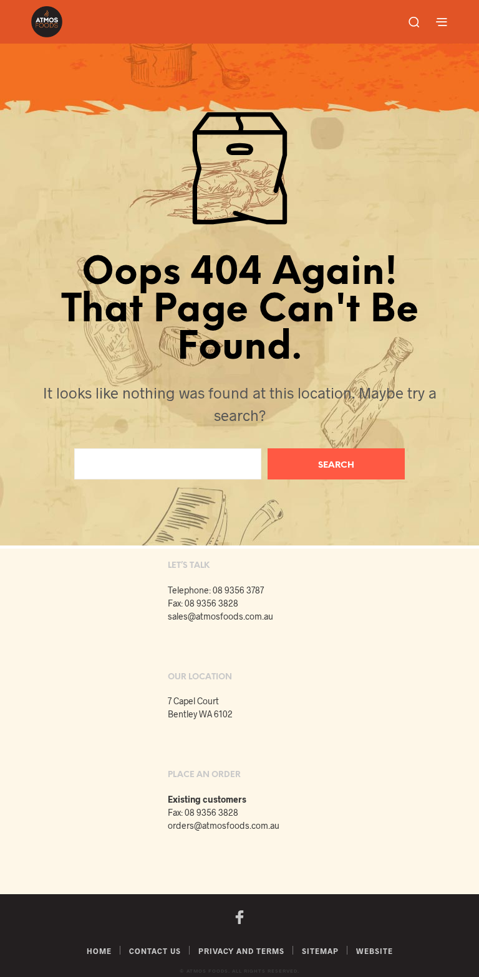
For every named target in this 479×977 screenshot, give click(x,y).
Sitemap (320, 950)
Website (374, 950)
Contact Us (155, 950)
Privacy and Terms (241, 950)
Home (99, 950)
